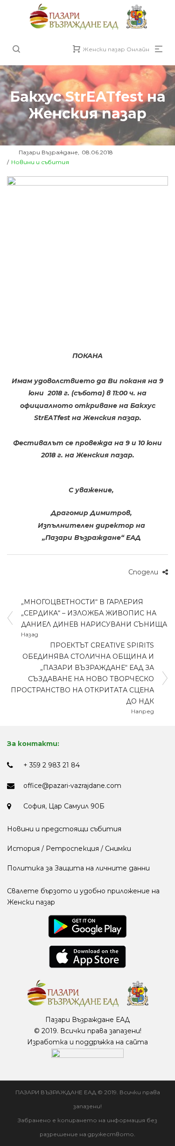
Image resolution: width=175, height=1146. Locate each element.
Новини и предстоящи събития (64, 829)
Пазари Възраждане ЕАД (87, 1019)
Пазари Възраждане (42, 152)
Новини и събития (40, 162)
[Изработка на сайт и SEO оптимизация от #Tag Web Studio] (87, 1053)
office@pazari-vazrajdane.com (72, 785)
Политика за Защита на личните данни (78, 868)
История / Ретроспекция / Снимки (69, 848)
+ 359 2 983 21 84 (51, 765)
